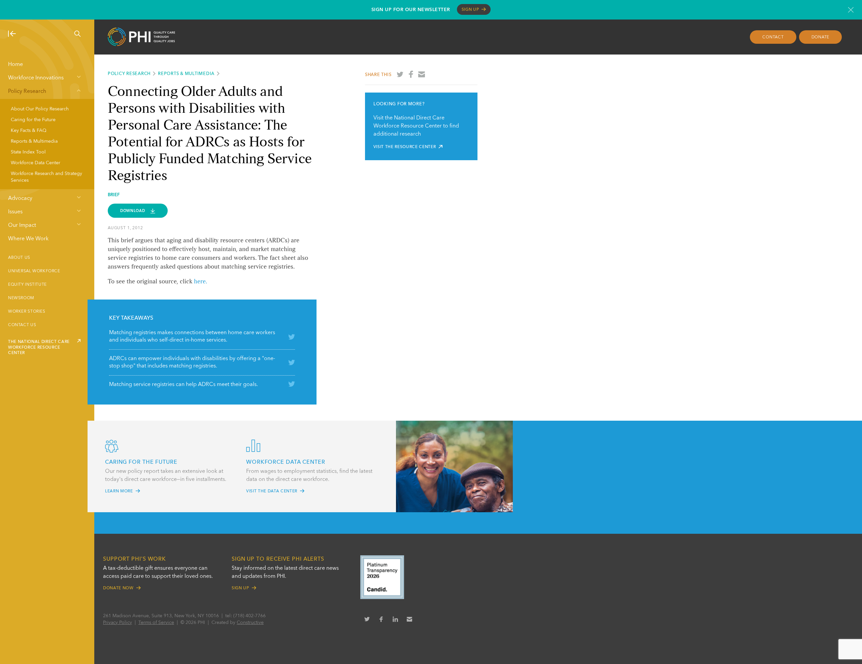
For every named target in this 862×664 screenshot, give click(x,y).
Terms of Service (156, 622)
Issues (15, 212)
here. (200, 282)
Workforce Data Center (35, 163)
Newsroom (21, 298)
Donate (820, 37)
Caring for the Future (33, 119)
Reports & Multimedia (34, 141)
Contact (773, 37)
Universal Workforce (34, 271)
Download (133, 211)
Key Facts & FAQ (28, 130)
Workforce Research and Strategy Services (46, 177)
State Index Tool (28, 152)
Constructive (250, 622)
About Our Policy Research (40, 109)
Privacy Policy (117, 622)
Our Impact (22, 225)
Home (15, 64)
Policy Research (27, 91)
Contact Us (22, 325)
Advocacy (20, 198)
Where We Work (28, 239)
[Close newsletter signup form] (851, 10)
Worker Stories (26, 312)
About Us (19, 258)
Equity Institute (27, 285)
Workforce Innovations (36, 78)
